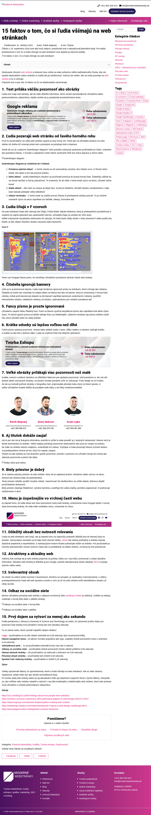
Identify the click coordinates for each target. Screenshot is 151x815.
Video (139, 145)
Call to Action (132, 93)
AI (117, 93)
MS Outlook (138, 129)
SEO (95, 562)
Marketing (142, 125)
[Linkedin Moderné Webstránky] (146, 811)
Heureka (140, 117)
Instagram (127, 121)
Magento (119, 125)
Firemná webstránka (124, 45)
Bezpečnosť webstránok (126, 41)
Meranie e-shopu (123, 129)
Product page (121, 137)
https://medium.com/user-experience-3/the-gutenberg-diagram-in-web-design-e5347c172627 (45, 699)
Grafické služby (51, 20)
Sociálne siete (122, 71)
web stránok (26, 72)
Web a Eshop (11, 20)
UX (133, 145)
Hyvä (118, 121)
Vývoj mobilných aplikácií (91, 791)
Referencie (47, 779)
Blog (82, 11)
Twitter (27, 756)
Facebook (120, 101)
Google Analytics (123, 109)
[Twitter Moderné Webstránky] (139, 811)
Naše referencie (119, 20)
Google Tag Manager (125, 117)
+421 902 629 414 (108, 5)
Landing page (140, 121)
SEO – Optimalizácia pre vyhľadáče (131, 68)
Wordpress (136, 149)
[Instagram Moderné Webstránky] (143, 11)
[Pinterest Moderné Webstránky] (142, 811)
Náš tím (103, 11)
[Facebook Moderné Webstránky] (139, 11)
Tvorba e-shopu (122, 145)
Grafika (119, 52)
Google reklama (122, 49)
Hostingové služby (72, 20)
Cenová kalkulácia (51, 794)
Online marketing (30, 20)
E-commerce (121, 97)
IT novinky (120, 56)
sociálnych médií (73, 595)
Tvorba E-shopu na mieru (64, 729)
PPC (137, 133)
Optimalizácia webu (124, 133)
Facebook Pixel (133, 101)
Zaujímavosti (121, 83)
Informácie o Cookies (85, 811)
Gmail (145, 101)
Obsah (7, 64)
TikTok (132, 141)
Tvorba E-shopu (86, 783)
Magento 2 (130, 125)
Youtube (119, 153)
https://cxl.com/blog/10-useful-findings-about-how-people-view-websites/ (35, 695)
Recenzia (134, 137)
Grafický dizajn (89, 729)
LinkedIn (42, 756)
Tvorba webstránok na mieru (31, 729)
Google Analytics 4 (124, 113)
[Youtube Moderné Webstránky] (148, 11)
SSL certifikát (121, 141)
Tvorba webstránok (88, 779)
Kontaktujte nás (139, 20)
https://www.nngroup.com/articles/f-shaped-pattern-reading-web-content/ (36, 702)
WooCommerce (122, 149)
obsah (65, 540)
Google (119, 105)
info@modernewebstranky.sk (135, 5)
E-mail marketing (136, 97)
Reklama (120, 64)
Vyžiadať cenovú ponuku (122, 11)
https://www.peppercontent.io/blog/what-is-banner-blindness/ (30, 709)
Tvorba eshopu (122, 75)
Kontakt (46, 798)
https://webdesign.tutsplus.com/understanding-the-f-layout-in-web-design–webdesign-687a (44, 706)
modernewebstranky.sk (17, 811)
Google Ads (130, 105)
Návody (92, 11)
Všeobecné (121, 79)
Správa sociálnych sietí (57, 735)
